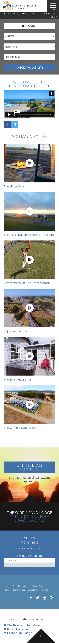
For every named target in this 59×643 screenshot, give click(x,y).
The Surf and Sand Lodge (20, 428)
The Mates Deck (14, 186)
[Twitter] (14, 124)
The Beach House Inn (17, 379)
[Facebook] (7, 124)
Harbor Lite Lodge (19, 633)
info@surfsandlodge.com (29, 548)
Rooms (6, 590)
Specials (16, 586)
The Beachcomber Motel (23, 625)
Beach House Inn (18, 629)
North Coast (38, 586)
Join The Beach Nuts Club (29, 467)
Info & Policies (19, 590)
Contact (45, 590)
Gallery (26, 586)
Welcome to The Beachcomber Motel (29, 83)
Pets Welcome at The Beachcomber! (27, 283)
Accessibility (33, 590)
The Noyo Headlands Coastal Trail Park (29, 235)
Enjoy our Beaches (15, 331)
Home (6, 586)
